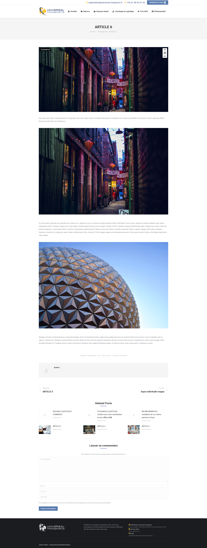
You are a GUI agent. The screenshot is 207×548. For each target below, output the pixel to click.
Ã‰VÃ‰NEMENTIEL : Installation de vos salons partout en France (151, 414)
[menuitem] (72, 11)
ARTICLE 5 (57, 426)
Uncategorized (45, 49)
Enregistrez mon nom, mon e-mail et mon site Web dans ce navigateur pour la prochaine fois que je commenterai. (76, 503)
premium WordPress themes (61, 545)
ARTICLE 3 (146, 426)
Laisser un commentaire (119, 355)
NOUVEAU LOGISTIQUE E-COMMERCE (62, 412)
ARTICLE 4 (101, 426)
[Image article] (45, 415)
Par (99, 355)
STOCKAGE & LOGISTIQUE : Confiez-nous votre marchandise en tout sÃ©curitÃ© (109, 414)
